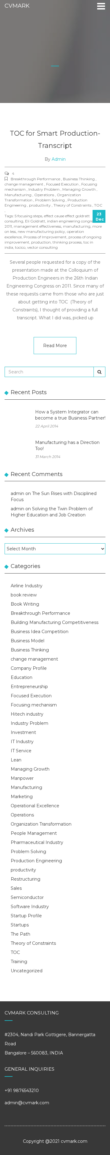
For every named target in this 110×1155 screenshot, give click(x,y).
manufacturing (76, 226)
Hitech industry (27, 714)
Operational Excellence (35, 806)
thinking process (67, 242)
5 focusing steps (28, 216)
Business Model (27, 641)
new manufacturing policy (41, 231)
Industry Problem (29, 723)
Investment (23, 732)
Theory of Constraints (33, 943)
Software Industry (30, 906)
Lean (16, 760)
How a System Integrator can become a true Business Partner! (70, 415)
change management (34, 659)
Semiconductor (27, 897)
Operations (22, 815)
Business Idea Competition (39, 631)
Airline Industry (26, 585)
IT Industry (22, 741)
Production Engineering (36, 861)
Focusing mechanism (34, 705)
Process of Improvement (45, 237)
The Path (20, 934)
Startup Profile (26, 916)
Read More (55, 345)
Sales (16, 888)
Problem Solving (28, 851)
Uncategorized (26, 971)
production (41, 242)
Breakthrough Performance (40, 613)
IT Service (21, 751)
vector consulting (42, 247)
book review (24, 595)
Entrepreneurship (29, 686)
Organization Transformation (41, 824)
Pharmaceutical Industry (37, 842)
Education (21, 677)
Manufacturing (26, 787)
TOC (15, 952)
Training (19, 961)
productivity (23, 870)
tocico (20, 247)
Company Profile (29, 668)
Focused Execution (31, 695)
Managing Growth (30, 769)
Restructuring (25, 879)
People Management (34, 833)
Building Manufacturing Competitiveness (54, 622)
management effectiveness (37, 226)
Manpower (22, 778)
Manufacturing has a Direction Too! (67, 445)
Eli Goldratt (35, 221)
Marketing (22, 796)
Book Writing (25, 604)
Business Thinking (30, 650)
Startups (20, 925)
